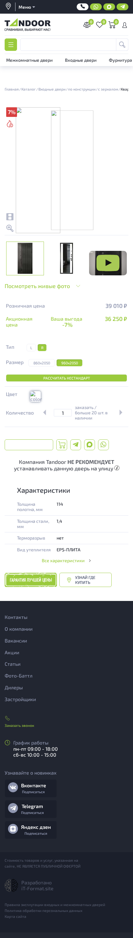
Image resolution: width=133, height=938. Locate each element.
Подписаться (33, 791)
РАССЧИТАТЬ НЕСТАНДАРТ (66, 378)
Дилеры (14, 687)
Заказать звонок (19, 725)
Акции (12, 652)
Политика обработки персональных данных (43, 910)
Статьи (12, 664)
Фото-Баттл (18, 675)
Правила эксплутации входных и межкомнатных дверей (55, 904)
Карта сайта (15, 916)
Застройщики (20, 699)
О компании (18, 629)
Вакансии (16, 640)
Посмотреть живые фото (37, 286)
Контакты (16, 617)
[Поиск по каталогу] (122, 44)
